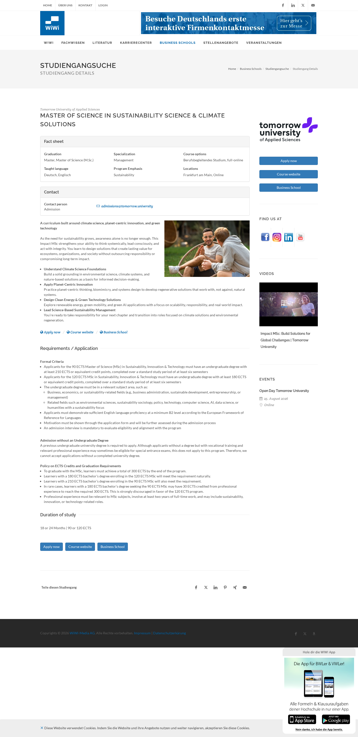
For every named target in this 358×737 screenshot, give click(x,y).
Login (103, 5)
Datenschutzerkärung (169, 633)
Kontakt (85, 5)
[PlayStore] (336, 719)
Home (47, 5)
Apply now (52, 332)
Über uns (65, 5)
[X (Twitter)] (303, 5)
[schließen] (42, 728)
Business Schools (251, 69)
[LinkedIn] (293, 5)
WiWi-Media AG (82, 633)
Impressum (142, 633)
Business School (115, 332)
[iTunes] (302, 719)
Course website (82, 332)
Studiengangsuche (277, 69)
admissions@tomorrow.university (127, 206)
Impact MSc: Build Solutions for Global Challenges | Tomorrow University (285, 340)
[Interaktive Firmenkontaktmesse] (228, 23)
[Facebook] (283, 5)
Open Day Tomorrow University (284, 391)
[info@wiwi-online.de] (313, 5)
